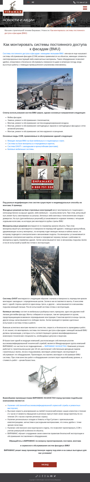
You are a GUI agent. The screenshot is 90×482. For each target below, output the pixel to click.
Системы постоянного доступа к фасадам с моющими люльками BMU (33, 54)
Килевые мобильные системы (21, 149)
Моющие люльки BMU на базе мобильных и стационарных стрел (36, 141)
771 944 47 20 (81, 3)
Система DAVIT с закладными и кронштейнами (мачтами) (33, 146)
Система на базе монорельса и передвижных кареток (31, 144)
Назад (45, 465)
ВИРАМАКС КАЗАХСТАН (56, 346)
